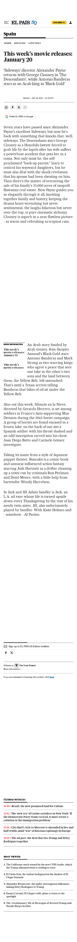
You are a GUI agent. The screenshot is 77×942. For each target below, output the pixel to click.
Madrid (7, 43)
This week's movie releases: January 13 (14, 352)
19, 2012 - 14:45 (42, 98)
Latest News (34, 43)
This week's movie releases (14, 366)
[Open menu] (6, 22)
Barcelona (19, 43)
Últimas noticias (14, 799)
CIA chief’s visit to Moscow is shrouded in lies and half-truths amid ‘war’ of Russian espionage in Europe (38, 829)
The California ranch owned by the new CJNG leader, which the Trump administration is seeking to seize (39, 866)
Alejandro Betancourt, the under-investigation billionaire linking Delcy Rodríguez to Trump (37, 885)
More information (12, 669)
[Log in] (70, 22)
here (52, 677)
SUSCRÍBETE (59, 22)
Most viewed (12, 856)
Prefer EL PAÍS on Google (21, 116)
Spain (10, 34)
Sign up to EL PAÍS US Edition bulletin (29, 646)
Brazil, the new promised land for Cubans (37, 806)
